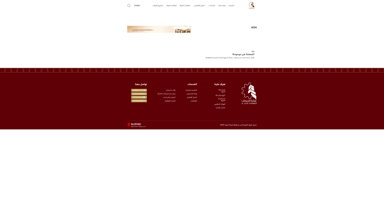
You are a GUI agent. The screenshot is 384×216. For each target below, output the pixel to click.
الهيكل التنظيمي (219, 104)
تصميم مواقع (142, 126)
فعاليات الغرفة (185, 5)
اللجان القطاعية (170, 101)
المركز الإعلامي (199, 5)
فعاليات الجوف (171, 5)
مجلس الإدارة (220, 107)
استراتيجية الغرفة (221, 99)
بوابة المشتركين (192, 94)
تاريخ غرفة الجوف (221, 91)
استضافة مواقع (134, 126)
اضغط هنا (209, 57)
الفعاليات (194, 101)
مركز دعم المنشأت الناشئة (167, 94)
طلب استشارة (171, 90)
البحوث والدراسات (169, 97)
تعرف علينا (222, 5)
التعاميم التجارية (191, 90)
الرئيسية (231, 5)
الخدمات (212, 5)
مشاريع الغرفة (158, 5)
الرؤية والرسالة (220, 95)
